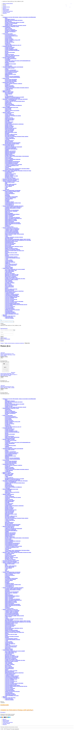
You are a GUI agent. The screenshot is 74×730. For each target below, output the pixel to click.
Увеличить (3, 352)
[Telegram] (3, 717)
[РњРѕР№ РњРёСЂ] (8, 717)
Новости (4, 7)
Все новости (2, 712)
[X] (4, 717)
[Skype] (9, 717)
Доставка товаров (6, 12)
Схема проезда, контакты (8, 11)
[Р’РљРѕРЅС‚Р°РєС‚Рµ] (1, 717)
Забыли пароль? (3, 337)
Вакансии (5, 13)
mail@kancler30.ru (3, 328)
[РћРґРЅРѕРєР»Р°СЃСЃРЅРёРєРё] (2, 717)
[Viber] (6, 717)
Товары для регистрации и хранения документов (14, 343)
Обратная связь (6, 10)
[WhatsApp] (7, 717)
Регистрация (7, 338)
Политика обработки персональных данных (9, 726)
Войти (2, 336)
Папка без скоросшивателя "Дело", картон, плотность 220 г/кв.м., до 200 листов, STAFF (7, 354)
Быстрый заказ (6, 361)
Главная (2, 343)
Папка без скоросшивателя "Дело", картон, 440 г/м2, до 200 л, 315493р (7, 387)
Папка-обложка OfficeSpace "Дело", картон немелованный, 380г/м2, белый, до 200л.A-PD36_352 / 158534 (8, 374)
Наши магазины (6, 9)
